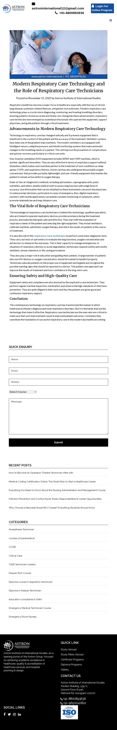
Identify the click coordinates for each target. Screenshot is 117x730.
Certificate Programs (72, 659)
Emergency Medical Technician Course (30, 608)
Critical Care (15, 555)
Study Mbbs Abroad (72, 654)
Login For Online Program (102, 8)
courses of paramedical (22, 538)
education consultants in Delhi (25, 599)
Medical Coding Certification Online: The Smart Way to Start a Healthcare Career (52, 481)
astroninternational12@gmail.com (58, 8)
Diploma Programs (71, 664)
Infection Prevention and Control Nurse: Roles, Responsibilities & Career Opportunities (55, 499)
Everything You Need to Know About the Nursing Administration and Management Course (57, 490)
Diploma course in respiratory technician (31, 582)
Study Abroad (68, 649)
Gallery (65, 669)
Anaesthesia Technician (21, 529)
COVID (12, 547)
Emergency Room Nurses (22, 616)
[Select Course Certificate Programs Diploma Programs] (58, 390)
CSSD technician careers (22, 564)
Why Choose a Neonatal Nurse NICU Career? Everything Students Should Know (52, 507)
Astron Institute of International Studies (78, 98)
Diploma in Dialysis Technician (25, 590)
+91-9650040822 (74, 703)
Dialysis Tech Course (20, 573)
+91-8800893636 (71, 13)
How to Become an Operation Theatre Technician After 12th (41, 472)
